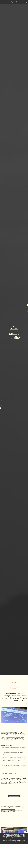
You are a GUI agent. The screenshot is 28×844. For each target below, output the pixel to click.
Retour (14, 682)
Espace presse (24, 2)
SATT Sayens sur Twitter (11, 2)
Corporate (14, 688)
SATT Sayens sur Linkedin (13, 2)
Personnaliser (10, 842)
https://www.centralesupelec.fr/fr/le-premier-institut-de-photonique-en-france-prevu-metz (13, 808)
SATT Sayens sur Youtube (16, 2)
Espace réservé (26, 2)
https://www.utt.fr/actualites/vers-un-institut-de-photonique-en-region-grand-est (11, 811)
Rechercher (8, 2)
